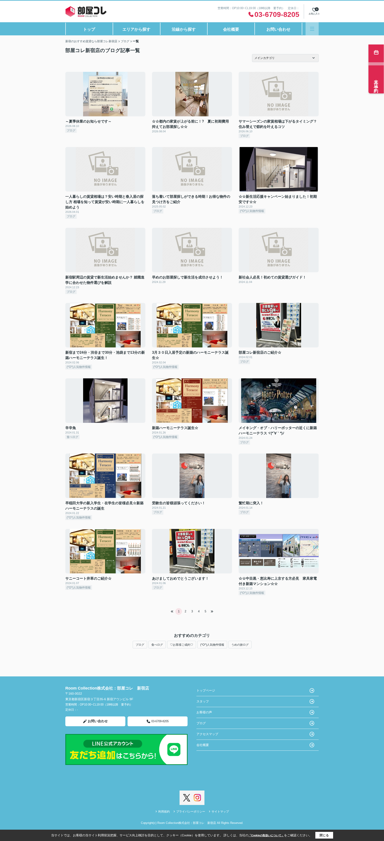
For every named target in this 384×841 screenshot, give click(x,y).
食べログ (157, 644)
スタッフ (202, 701)
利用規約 (164, 811)
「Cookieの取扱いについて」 (266, 835)
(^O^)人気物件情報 (212, 644)
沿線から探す (184, 29)
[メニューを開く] (312, 28)
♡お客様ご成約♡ (181, 644)
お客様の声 (204, 712)
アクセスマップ (207, 734)
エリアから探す (136, 29)
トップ (89, 29)
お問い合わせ (278, 29)
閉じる (324, 835)
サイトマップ (220, 811)
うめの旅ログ (240, 644)
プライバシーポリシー (190, 811)
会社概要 (231, 29)
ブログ (140, 644)
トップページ (205, 690)
